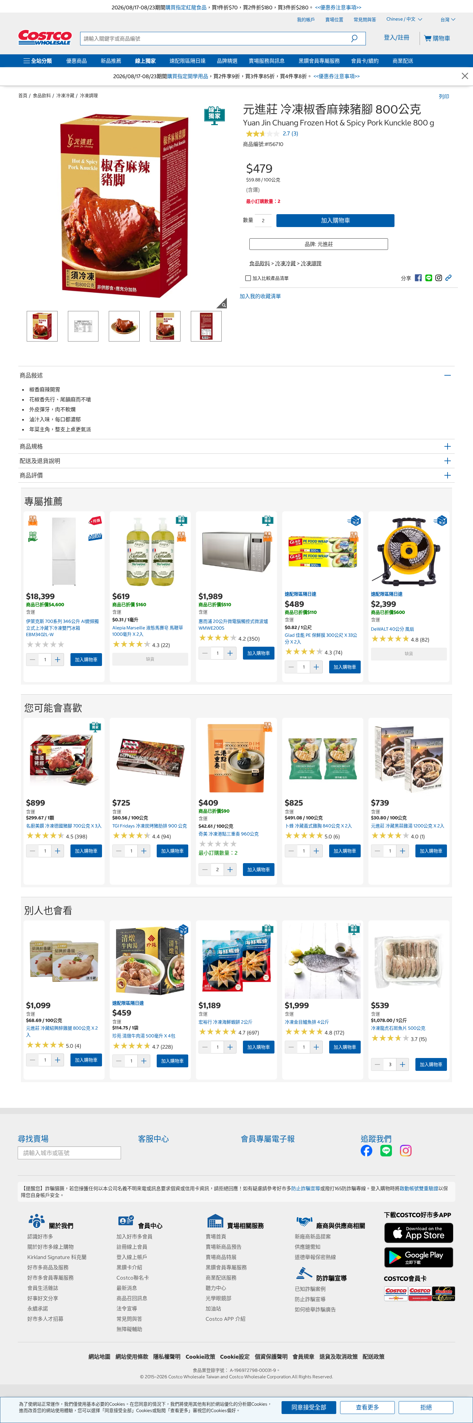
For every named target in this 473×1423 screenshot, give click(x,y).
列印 (444, 96)
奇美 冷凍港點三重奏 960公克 (229, 834)
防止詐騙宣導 (305, 1188)
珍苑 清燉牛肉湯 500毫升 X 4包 (143, 1036)
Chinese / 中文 (401, 19)
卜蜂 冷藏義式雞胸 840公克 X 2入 (318, 826)
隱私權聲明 (167, 1356)
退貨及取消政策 (339, 1356)
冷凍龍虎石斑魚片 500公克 (398, 1028)
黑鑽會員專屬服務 (319, 61)
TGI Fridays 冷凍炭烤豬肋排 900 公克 (149, 826)
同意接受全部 (309, 1407)
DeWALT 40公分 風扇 (392, 629)
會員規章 (303, 1356)
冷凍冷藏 (65, 95)
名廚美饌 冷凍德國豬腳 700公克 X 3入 (64, 826)
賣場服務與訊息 (267, 61)
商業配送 (403, 61)
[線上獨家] (157, 61)
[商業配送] (414, 61)
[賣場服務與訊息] (286, 61)
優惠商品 (76, 61)
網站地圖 (99, 1356)
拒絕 (426, 1407)
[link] (418, 278)
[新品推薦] (122, 61)
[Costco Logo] (45, 37)
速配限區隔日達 (188, 61)
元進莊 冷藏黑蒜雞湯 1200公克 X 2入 (407, 826)
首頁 (22, 95)
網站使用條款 (132, 1356)
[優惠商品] (88, 61)
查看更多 (367, 1407)
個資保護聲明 (271, 1356)
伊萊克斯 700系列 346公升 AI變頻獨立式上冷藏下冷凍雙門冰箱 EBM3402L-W (62, 627)
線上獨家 (145, 61)
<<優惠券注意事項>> (337, 7)
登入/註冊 (396, 37)
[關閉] (465, 76)
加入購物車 (335, 220)
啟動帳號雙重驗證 (419, 1188)
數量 (248, 220)
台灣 (445, 20)
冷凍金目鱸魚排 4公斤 (307, 1022)
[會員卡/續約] (380, 61)
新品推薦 (111, 61)
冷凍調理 (89, 95)
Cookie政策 (200, 1356)
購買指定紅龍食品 (186, 7)
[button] (358, 38)
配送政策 (374, 1356)
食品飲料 (42, 95)
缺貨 (150, 659)
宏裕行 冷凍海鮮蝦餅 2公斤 (226, 1022)
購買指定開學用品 (187, 76)
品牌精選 (227, 61)
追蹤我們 (376, 1139)
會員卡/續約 (365, 61)
